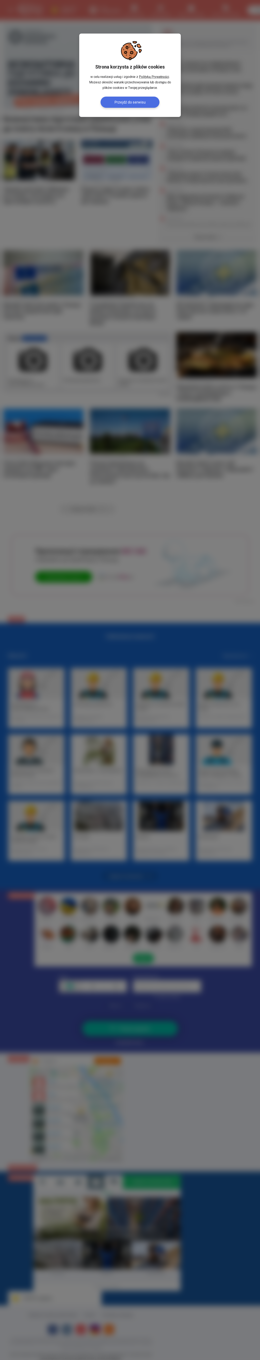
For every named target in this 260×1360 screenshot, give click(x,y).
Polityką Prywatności (154, 77)
